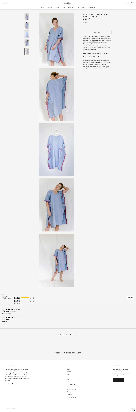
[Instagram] (8, 384)
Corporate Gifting (71, 384)
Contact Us (69, 394)
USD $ (5, 3)
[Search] (128, 3)
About (50, 7)
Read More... (8, 380)
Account (92, 7)
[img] (9, 309)
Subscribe (118, 380)
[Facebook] (5, 384)
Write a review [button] (130, 297)
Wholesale (82, 7)
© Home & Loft (10, 408)
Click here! (108, 68)
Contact (71, 7)
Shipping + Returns (71, 392)
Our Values (69, 371)
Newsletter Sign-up (71, 397)
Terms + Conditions (71, 389)
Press (57, 7)
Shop (43, 7)
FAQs (68, 374)
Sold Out (97, 32)
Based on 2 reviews (6, 298)
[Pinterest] (12, 384)
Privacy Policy (70, 387)
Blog (63, 7)
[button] (86, 19)
